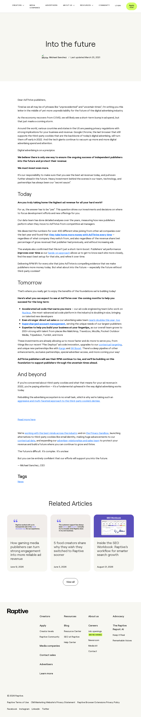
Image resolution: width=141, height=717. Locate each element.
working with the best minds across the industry (51, 433)
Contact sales (48, 654)
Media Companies (35, 6)
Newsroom (93, 640)
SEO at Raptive (71, 636)
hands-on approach (59, 252)
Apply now (131, 6)
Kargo (62, 348)
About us (93, 616)
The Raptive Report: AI (120, 627)
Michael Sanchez (58, 57)
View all (70, 581)
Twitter (45, 708)
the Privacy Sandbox (97, 433)
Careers (93, 625)
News (21, 481)
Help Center (70, 642)
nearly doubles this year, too (104, 319)
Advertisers (51, 5)
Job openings (95, 633)
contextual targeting (110, 344)
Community (104, 5)
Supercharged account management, (44, 323)
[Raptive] (17, 611)
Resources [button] (85, 5)
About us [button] (67, 5)
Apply (43, 625)
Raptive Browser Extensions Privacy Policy (98, 702)
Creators (45, 616)
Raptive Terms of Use (18, 702)
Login (118, 5)
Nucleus (26, 312)
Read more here (27, 419)
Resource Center (72, 631)
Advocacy (118, 616)
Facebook (12, 708)
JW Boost (76, 348)
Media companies (50, 645)
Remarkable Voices (122, 640)
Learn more (46, 673)
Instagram (24, 708)
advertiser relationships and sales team (78, 440)
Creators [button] (17, 5)
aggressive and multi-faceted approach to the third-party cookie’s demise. (59, 400)
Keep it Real (119, 634)
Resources (70, 616)
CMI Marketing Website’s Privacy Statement (53, 702)
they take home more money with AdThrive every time (80, 234)
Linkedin (36, 708)
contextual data (26, 440)
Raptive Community (49, 636)
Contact (92, 651)
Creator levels (47, 631)
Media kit (92, 645)
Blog (66, 625)
